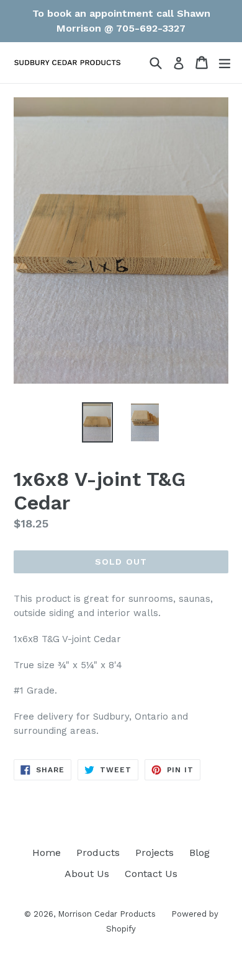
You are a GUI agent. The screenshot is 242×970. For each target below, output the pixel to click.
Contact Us (151, 874)
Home (46, 852)
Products (98, 852)
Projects (154, 852)
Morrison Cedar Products (107, 914)
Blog (199, 852)
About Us (87, 874)
